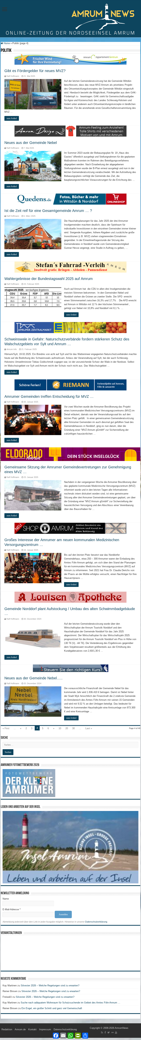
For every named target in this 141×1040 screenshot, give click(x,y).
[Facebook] (105, 1032)
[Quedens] (70, 198)
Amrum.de (20, 1029)
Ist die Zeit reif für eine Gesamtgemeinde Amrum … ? (48, 211)
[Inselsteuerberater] (70, 668)
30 (73, 728)
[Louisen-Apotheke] (70, 597)
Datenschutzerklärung (96, 922)
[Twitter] (108, 1032)
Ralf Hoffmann (12, 76)
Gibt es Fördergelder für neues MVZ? (35, 71)
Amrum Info (11, 349)
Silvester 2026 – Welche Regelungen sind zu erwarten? (50, 985)
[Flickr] (112, 1032)
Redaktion (6, 1029)
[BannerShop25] (70, 528)
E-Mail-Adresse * (12, 909)
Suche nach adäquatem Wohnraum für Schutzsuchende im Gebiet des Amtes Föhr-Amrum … (70, 1002)
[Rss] (102, 1032)
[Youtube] (116, 1032)
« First (6, 728)
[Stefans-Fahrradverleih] (70, 266)
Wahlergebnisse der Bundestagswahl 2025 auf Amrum (48, 279)
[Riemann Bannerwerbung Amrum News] (70, 384)
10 (60, 728)
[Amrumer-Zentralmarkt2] (71, 327)
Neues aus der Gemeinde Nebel (30, 143)
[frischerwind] (70, 59)
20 (66, 728)
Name (6, 898)
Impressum (45, 1029)
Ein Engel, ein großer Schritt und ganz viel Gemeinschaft (51, 1008)
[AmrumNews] (70, 19)
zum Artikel (12, 118)
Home (6, 43)
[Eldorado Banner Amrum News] (70, 454)
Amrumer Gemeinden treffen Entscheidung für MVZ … (49, 396)
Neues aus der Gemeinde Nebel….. (33, 678)
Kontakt (32, 1029)
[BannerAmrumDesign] (70, 130)
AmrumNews (121, 1028)
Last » (88, 728)
